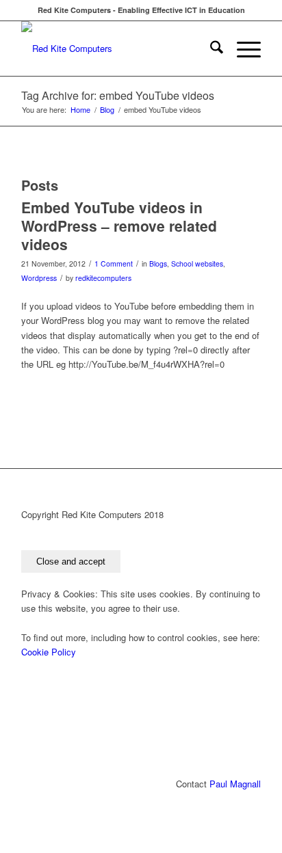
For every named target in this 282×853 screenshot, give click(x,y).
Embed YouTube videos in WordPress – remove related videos (119, 226)
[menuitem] (209, 48)
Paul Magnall (235, 783)
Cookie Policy (48, 651)
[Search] (209, 48)
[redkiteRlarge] (117, 48)
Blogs (158, 263)
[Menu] (242, 48)
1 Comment (113, 263)
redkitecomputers (103, 278)
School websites (197, 263)
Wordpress (39, 278)
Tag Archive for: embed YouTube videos (117, 95)
